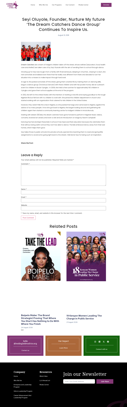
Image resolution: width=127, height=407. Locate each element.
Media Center (83, 5)
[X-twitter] (104, 342)
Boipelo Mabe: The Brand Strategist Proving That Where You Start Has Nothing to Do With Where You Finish (40, 319)
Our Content (70, 5)
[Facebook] (108, 342)
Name (24, 189)
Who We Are (43, 5)
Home (33, 5)
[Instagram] (95, 342)
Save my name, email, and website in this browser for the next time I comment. (52, 213)
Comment (25, 164)
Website (24, 205)
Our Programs (57, 5)
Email (23, 197)
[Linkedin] (99, 342)
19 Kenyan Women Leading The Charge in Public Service (84, 317)
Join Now (105, 381)
